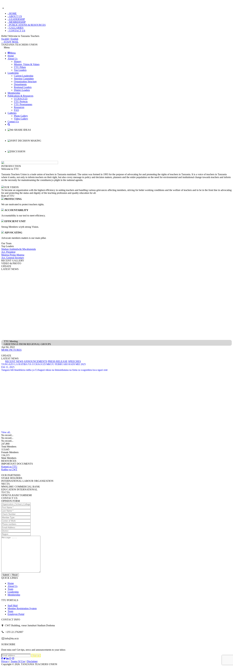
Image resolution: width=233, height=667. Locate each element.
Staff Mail (13, 605)
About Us (12, 58)
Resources (19, 107)
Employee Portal (16, 614)
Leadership (13, 73)
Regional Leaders (23, 87)
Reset (15, 575)
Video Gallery (21, 118)
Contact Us (13, 121)
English (14, 39)
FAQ (16, 110)
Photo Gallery (21, 115)
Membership (14, 93)
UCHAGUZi (20, 98)
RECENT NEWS (14, 361)
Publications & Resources (20, 95)
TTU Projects (21, 101)
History (17, 61)
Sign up (35, 655)
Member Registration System (22, 608)
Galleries (12, 113)
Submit (6, 575)
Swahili (5, 39)
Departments (20, 84)
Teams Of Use (18, 661)
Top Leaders (20, 70)
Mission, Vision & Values (26, 64)
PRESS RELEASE (58, 361)
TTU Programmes (23, 104)
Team (10, 589)
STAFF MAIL (11, 41)
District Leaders (22, 90)
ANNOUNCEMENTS (35, 361)
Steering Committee (24, 78)
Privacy (5, 661)
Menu (13, 53)
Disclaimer (32, 661)
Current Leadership (23, 75)
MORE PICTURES (11, 350)
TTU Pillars (20, 67)
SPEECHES (74, 361)
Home (11, 55)
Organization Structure (25, 81)
